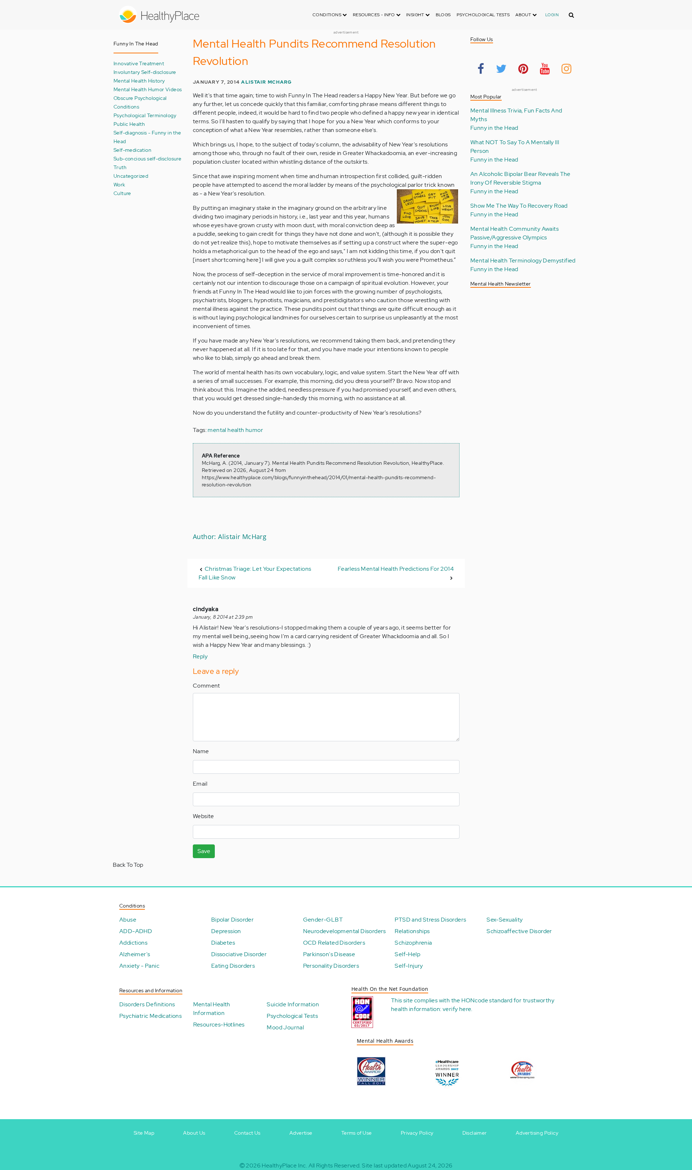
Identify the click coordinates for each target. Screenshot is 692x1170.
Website (203, 816)
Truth (120, 167)
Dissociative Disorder (239, 954)
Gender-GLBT (323, 919)
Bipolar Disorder (232, 919)
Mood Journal (285, 1027)
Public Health (129, 123)
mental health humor (235, 430)
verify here (457, 1009)
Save (204, 851)
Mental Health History (139, 80)
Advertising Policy (537, 1133)
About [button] (523, 15)
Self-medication (132, 149)
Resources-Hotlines (219, 1024)
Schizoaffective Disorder (519, 931)
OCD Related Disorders (334, 942)
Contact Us (247, 1133)
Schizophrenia (413, 942)
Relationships (412, 931)
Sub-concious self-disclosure (147, 158)
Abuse (127, 919)
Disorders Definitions (147, 1004)
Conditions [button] (327, 15)
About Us (194, 1133)
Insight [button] (415, 15)
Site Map (144, 1133)
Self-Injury (409, 966)
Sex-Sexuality (505, 919)
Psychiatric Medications (150, 1016)
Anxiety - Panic (139, 966)
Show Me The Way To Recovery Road (519, 205)
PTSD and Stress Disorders (430, 919)
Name (201, 751)
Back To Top (128, 865)
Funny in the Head (494, 128)
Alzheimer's (134, 954)
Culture (122, 193)
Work (119, 184)
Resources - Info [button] (374, 15)
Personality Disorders (331, 966)
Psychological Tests (483, 15)
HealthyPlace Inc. (284, 1165)
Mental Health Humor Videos (148, 89)
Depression (226, 931)
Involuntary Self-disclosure (145, 72)
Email (200, 783)
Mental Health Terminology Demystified (523, 260)
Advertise (300, 1133)
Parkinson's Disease (329, 954)
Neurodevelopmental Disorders (344, 931)
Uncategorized (131, 175)
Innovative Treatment (139, 63)
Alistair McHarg (266, 82)
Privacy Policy (417, 1133)
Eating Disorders (233, 966)
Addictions (133, 942)
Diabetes (223, 942)
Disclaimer (474, 1133)
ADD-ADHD (135, 931)
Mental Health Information (211, 1009)
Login (552, 14)
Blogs (443, 15)
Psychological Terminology (145, 115)
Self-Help (407, 954)
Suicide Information (293, 1004)
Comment (206, 685)
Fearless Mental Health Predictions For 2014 (396, 569)
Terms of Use (356, 1133)
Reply (200, 656)
